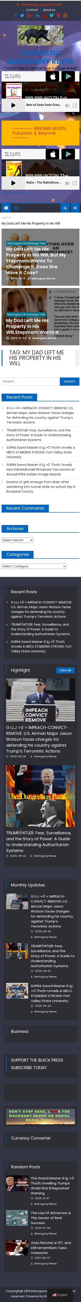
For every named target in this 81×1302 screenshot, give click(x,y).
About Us (49, 10)
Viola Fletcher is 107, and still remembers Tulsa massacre (51, 1247)
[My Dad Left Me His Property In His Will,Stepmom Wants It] (40, 316)
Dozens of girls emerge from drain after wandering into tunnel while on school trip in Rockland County (41, 487)
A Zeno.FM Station (14, 115)
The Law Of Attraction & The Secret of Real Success (51, 1217)
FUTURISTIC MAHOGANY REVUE (40, 57)
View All (65, 670)
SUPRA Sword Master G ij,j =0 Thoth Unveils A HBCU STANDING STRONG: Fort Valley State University (41, 452)
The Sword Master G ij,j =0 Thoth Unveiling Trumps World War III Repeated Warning (52, 1186)
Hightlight (20, 670)
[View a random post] (75, 208)
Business (20, 1031)
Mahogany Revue (45, 756)
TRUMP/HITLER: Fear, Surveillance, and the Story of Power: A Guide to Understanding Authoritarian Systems (39, 435)
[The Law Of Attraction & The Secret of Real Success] (17, 1218)
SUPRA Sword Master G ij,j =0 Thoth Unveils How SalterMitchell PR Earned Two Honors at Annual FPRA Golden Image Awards (41, 469)
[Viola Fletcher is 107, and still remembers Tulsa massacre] (17, 1248)
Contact (32, 10)
